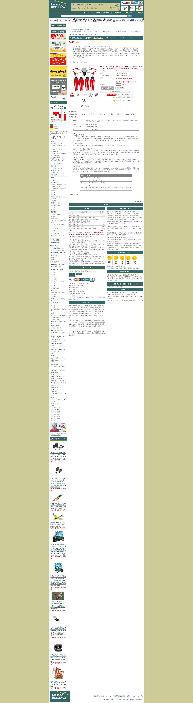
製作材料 (53, 166)
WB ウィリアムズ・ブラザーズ (58, 400)
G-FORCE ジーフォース (58, 292)
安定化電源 (54, 218)
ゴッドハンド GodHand (58, 315)
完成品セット (55, 180)
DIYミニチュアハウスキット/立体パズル (58, 265)
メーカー (53, 285)
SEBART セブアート (57, 389)
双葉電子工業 (55, 288)
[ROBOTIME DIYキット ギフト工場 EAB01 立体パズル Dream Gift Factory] (58, 679)
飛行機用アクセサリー (57, 158)
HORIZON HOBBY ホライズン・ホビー (58, 350)
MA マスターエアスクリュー (58, 367)
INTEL (53, 356)
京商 (52, 313)
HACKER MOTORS (56, 344)
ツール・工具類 (55, 164)
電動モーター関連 (56, 149)
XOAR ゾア (54, 397)
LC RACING (55, 364)
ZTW (52, 405)
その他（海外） (55, 416)
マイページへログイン (102, 12)
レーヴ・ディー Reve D (58, 383)
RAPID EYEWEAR (56, 378)
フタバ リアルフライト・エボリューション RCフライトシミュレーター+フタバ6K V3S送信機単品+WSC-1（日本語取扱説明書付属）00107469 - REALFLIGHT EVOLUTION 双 (58, 550)
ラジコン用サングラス (57, 248)
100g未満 (54, 175)
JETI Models (55, 358)
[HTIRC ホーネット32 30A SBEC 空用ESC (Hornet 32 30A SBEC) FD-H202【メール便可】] (58, 501)
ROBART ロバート (56, 385)
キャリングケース (56, 168)
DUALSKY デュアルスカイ (58, 333)
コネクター (54, 228)
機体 (52, 141)
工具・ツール (55, 203)
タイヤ (53, 207)
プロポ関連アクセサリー (58, 188)
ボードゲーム (55, 262)
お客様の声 (140, 12)
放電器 (53, 216)
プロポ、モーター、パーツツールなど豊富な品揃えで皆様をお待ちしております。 (86, 7)
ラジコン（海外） (56, 412)
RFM (52, 374)
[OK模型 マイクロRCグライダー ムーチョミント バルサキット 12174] (58, 521)
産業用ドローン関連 (57, 269)
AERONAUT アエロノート (58, 321)
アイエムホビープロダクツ (58, 299)
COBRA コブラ (55, 326)
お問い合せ (128, 12)
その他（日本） (55, 418)
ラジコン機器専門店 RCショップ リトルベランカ (88, 4)
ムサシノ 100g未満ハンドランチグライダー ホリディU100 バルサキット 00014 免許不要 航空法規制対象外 (58, 605)
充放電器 (53, 212)
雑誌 (52, 257)
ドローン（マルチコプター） (58, 146)
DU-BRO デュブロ (56, 330)
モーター (53, 195)
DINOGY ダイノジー (57, 328)
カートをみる (88, 12)
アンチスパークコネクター (58, 225)
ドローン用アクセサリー (121, 31)
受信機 (53, 190)
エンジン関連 (55, 156)
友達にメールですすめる (123, 100)
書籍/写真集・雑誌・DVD (58, 252)
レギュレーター (55, 170)
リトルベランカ (55, 407)
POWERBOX (54, 372)
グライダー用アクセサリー (58, 160)
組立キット (54, 182)
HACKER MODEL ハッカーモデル (58, 340)
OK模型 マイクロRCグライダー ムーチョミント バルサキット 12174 (57, 524)
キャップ (53, 279)
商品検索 (54, 97)
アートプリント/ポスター (58, 281)
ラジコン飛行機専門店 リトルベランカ (82, 29)
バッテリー (54, 151)
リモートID (54, 172)
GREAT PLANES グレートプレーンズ (58, 337)
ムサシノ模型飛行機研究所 (58, 310)
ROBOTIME (54, 387)
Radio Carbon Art (57, 376)
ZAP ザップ (54, 403)
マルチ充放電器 (55, 214)
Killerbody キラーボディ (58, 361)
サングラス (54, 245)
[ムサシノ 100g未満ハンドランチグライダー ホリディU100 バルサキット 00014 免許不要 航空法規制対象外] (58, 600)
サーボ (53, 192)
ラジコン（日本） (56, 414)
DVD (52, 259)
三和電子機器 (55, 317)
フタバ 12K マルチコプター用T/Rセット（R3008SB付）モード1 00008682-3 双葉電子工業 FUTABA (58, 657)
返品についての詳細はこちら (124, 94)
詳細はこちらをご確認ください (116, 286)
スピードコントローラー (58, 153)
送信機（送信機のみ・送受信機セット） (58, 185)
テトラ (53, 307)
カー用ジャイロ (55, 205)
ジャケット (54, 274)
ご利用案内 (117, 12)
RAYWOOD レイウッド (57, 380)
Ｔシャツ (53, 277)
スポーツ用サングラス (57, 250)
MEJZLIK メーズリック (58, 370)
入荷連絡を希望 (120, 88)
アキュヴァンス (55, 302)
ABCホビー (54, 290)
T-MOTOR (54, 391)
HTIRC (53, 353)
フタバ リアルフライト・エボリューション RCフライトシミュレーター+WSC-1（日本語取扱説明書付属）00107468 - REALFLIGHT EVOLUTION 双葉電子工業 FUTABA (58, 580)
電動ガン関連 (55, 243)
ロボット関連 (55, 240)
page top (139, 201)
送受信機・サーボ (56, 143)
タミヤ (53, 305)
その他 (53, 209)
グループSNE (55, 410)
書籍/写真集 (55, 255)
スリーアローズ (55, 319)
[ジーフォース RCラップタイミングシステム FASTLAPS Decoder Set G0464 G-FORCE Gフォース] (58, 451)
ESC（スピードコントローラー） (58, 197)
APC (52, 323)
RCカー (53, 178)
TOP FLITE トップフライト (58, 394)
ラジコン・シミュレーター (58, 236)
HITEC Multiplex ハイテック (58, 346)
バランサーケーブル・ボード (58, 221)
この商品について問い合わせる (125, 97)
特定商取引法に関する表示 (121, 696)
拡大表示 (86, 106)
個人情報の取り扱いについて (102, 696)
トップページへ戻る (137, 696)
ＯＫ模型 (53, 294)
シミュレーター (55, 233)
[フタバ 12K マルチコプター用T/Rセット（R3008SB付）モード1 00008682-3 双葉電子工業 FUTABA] (58, 652)
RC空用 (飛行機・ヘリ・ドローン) (58, 137)
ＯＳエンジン (55, 296)
